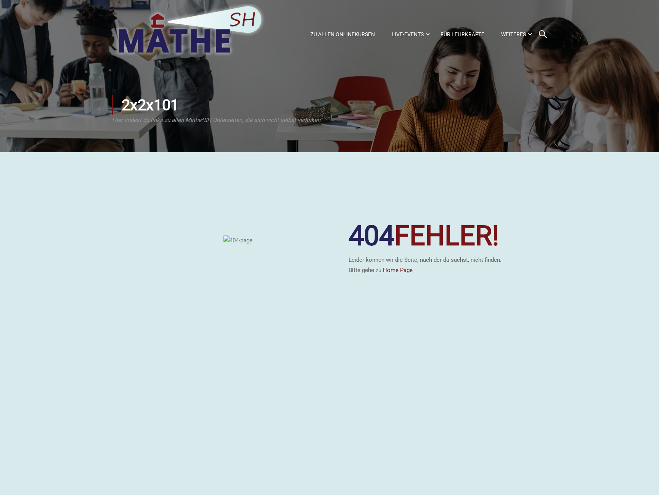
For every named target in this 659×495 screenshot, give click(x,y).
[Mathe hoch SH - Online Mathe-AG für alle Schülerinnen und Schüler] (188, 34)
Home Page (398, 270)
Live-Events (408, 34)
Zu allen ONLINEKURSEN (342, 34)
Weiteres (513, 34)
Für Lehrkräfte (462, 34)
